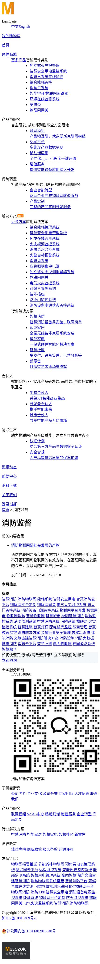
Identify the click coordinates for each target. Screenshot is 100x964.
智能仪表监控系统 (77, 870)
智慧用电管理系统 (45, 875)
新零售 (80, 834)
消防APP (38, 892)
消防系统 (67, 621)
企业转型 (84, 814)
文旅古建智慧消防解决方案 (36, 638)
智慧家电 (50, 834)
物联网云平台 (27, 870)
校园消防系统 (84, 644)
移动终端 (52, 814)
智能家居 (34, 834)
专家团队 (66, 794)
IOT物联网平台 (81, 887)
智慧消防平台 (76, 881)
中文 (15, 27)
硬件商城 (9, 54)
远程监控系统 (50, 870)
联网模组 (18, 814)
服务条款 (50, 849)
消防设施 (67, 638)
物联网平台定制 (23, 605)
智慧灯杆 (40, 627)
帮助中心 (9, 476)
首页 (5, 45)
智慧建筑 (25, 627)
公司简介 (18, 794)
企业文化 (34, 794)
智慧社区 (66, 834)
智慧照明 (44, 644)
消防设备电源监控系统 (40, 610)
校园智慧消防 (72, 616)
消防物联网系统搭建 (47, 881)
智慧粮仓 (9, 649)
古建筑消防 (81, 633)
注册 (14, 504)
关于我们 (9, 495)
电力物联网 (62, 644)
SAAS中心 (35, 814)
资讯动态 (9, 467)
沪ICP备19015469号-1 (19, 918)
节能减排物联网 (51, 864)
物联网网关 (46, 605)
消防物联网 (27, 599)
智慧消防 (9, 599)
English (24, 27)
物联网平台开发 (73, 610)
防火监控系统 (77, 898)
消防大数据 (84, 638)
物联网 (81, 621)
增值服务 (68, 814)
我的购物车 (11, 36)
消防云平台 (27, 644)
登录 (5, 504)
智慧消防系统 (48, 621)
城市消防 (9, 644)
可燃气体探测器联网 (51, 887)
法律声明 (18, 849)
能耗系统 (44, 599)
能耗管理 (80, 627)
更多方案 (18, 222)
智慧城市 (53, 616)
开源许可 (66, 849)
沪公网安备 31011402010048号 (31, 931)
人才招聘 (81, 794)
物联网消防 (16, 616)
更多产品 (18, 60)
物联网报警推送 (24, 864)
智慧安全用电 (64, 599)
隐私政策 (34, 849)
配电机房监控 (60, 627)
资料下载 (9, 486)
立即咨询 (9, 660)
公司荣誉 (50, 794)
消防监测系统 (25, 621)
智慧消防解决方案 (25, 633)
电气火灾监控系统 (72, 605)
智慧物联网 (35, 616)
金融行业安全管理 (56, 633)
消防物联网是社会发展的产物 (35, 545)
